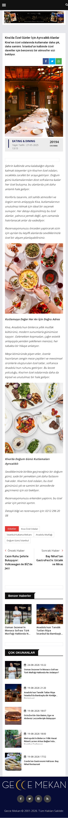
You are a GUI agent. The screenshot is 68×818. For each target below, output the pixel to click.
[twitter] (29, 799)
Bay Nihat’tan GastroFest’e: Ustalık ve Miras (49, 560)
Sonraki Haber (51, 550)
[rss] (47, 799)
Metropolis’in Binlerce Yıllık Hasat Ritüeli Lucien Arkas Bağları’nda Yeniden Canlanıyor (40, 741)
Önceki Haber (16, 550)
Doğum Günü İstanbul (18, 540)
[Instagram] (38, 799)
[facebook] (20, 799)
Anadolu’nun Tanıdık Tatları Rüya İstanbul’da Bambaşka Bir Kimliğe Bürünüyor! (49, 631)
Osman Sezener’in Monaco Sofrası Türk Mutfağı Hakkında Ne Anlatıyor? (17, 631)
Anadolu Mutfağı (44, 534)
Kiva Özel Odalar (29, 528)
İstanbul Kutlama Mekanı (19, 534)
